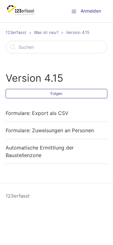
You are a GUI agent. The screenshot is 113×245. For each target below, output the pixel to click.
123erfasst (16, 32)
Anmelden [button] (91, 11)
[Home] (21, 14)
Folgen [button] (56, 93)
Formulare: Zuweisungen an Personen (50, 130)
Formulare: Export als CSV (37, 113)
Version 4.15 (77, 32)
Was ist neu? (46, 32)
